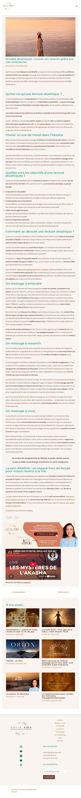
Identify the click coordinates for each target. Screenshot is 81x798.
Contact (60, 741)
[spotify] (21, 756)
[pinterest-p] (21, 765)
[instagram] (21, 746)
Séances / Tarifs (60, 723)
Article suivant (64, 592)
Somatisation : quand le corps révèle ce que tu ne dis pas (21, 630)
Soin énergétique (60, 735)
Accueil (60, 720)
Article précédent (17, 592)
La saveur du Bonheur (17, 694)
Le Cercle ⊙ (60, 729)
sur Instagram (25, 582)
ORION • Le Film (14, 661)
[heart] (21, 760)
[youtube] (21, 751)
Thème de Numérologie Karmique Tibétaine (32, 269)
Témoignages (60, 732)
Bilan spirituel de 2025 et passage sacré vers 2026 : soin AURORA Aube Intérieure (57, 663)
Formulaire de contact (50, 758)
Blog (60, 738)
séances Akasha (45, 124)
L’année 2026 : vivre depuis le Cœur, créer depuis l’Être (57, 630)
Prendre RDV (60, 726)
